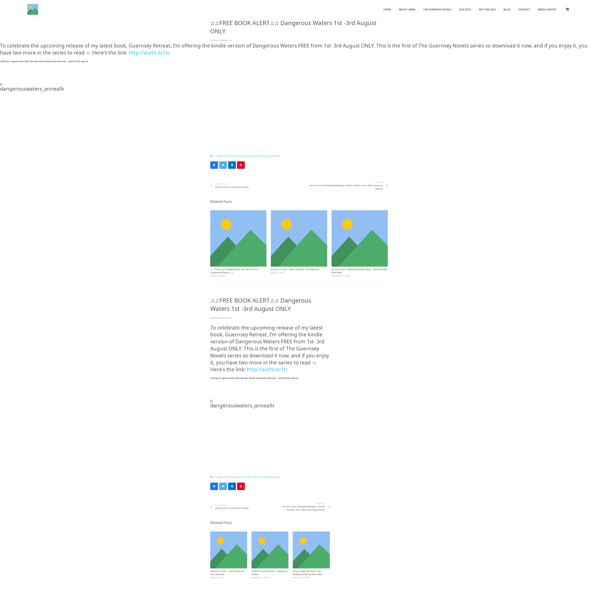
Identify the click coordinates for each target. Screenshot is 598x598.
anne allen (229, 156)
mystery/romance (272, 156)
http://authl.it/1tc (149, 52)
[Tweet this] (223, 165)
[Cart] (567, 9)
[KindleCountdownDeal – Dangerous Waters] (270, 533)
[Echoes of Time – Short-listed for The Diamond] (299, 212)
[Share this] (214, 165)
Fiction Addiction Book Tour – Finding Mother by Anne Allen (308, 573)
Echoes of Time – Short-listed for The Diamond (295, 269)
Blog (215, 40)
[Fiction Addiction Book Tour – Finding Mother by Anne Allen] (311, 533)
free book (258, 156)
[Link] (32, 9)
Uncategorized (225, 40)
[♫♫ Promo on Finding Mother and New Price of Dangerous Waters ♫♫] (238, 212)
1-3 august (218, 156)
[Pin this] (241, 165)
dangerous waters (243, 156)
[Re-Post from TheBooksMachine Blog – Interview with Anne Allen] (360, 212)
